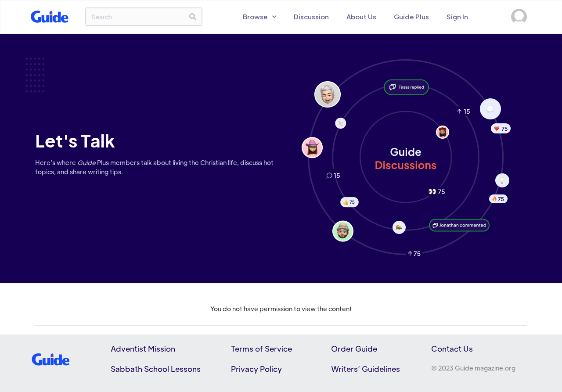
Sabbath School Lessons (156, 369)
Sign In (457, 16)
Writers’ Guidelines (365, 369)
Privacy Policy (256, 369)
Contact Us (452, 348)
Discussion (311, 16)
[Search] (193, 16)
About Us (361, 16)
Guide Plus (411, 16)
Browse (255, 16)
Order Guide (354, 348)
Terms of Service (261, 348)
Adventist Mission (143, 348)
